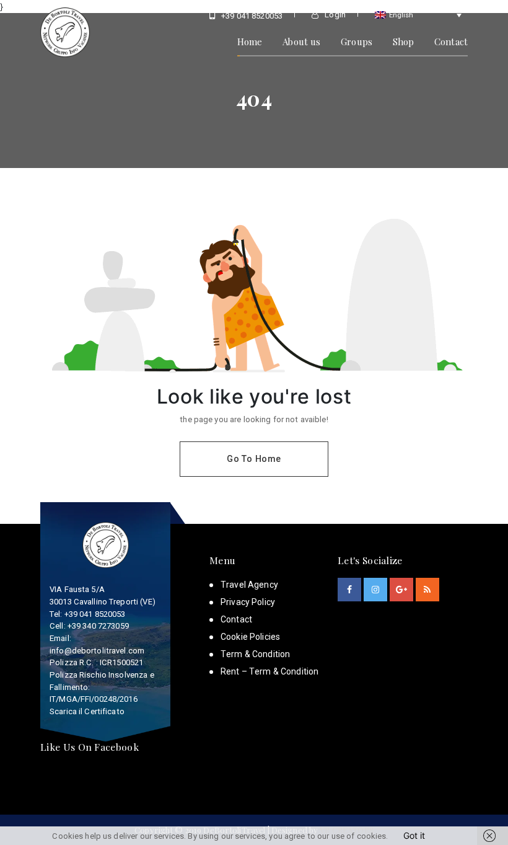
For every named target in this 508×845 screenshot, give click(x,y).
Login (334, 14)
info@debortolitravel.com (97, 650)
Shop (403, 41)
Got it (414, 835)
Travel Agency (249, 585)
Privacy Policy (248, 602)
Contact (451, 41)
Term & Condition (255, 654)
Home (250, 41)
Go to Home (254, 459)
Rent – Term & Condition (269, 671)
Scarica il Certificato (87, 711)
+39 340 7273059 (98, 625)
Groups (356, 41)
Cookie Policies (250, 637)
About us (301, 41)
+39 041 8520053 (250, 15)
